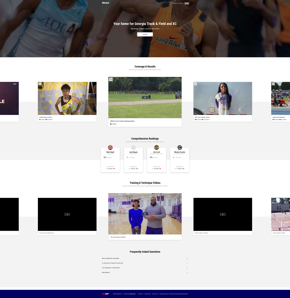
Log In (187, 3)
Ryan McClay (132, 293)
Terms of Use (155, 293)
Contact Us (140, 293)
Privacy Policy (147, 293)
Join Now (145, 34)
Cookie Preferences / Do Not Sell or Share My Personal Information (173, 293)
